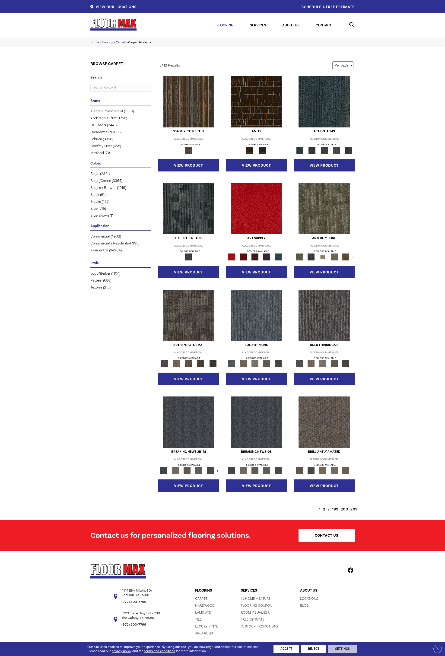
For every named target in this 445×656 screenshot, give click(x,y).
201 (353, 509)
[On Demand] (210, 470)
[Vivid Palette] (346, 257)
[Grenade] (243, 363)
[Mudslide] (188, 101)
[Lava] (255, 363)
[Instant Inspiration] (346, 470)
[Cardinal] (256, 208)
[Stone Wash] (278, 257)
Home (94, 42)
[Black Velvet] (263, 150)
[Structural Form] (212, 363)
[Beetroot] (255, 257)
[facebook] (349, 570)
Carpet (120, 42)
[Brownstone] (324, 150)
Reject (313, 649)
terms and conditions (159, 651)
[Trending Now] (175, 470)
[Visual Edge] (188, 315)
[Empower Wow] (334, 470)
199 (335, 509)
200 (344, 509)
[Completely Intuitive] (323, 470)
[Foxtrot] (188, 208)
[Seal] (278, 363)
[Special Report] (187, 470)
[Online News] (188, 422)
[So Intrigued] (324, 422)
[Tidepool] (324, 101)
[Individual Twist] (188, 363)
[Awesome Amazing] (334, 257)
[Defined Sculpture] (176, 363)
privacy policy (121, 651)
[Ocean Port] (312, 150)
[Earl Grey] (336, 150)
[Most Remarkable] (311, 257)
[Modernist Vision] (323, 257)
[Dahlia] (243, 257)
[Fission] (266, 363)
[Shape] (256, 315)
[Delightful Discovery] (324, 208)
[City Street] (348, 150)
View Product (188, 165)
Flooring (107, 42)
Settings (342, 649)
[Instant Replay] (199, 470)
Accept (286, 649)
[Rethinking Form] (200, 363)
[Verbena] (266, 257)
